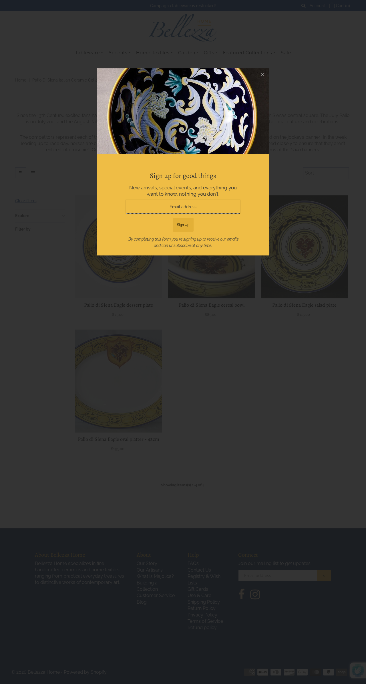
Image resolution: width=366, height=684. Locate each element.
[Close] (262, 74)
